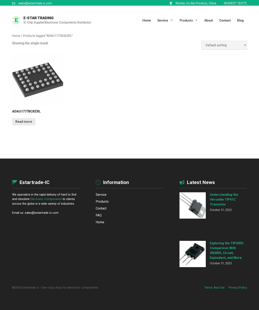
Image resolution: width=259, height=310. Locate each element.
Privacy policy (238, 287)
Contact (225, 20)
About (208, 20)
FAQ (99, 215)
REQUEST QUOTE (235, 3)
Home (146, 20)
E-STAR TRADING (38, 18)
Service (162, 20)
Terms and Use (214, 287)
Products (186, 20)
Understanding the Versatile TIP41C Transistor (224, 199)
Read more (23, 122)
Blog (240, 20)
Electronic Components (46, 199)
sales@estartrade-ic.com (35, 3)
